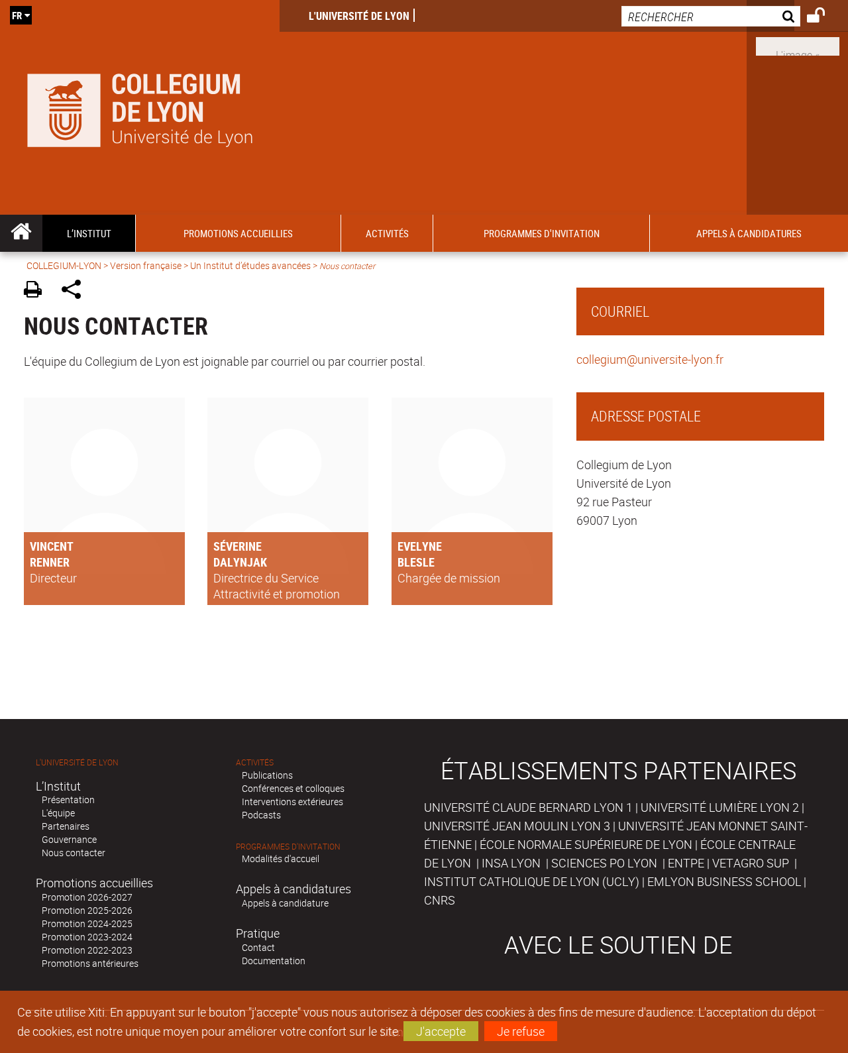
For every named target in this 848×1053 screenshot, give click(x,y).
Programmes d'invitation (288, 846)
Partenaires (65, 826)
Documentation (273, 960)
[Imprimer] (37, 291)
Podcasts (261, 814)
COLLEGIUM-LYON (63, 265)
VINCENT (52, 546)
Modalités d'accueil (280, 858)
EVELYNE (420, 546)
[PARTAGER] (76, 291)
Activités (255, 762)
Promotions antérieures (90, 963)
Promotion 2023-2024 (87, 936)
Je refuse (521, 1031)
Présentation (68, 799)
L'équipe (58, 812)
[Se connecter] (824, 17)
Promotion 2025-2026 (87, 910)
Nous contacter (73, 852)
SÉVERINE (237, 546)
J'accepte (441, 1031)
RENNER (50, 562)
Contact (258, 947)
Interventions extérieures (292, 801)
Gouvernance (69, 839)
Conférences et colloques (293, 788)
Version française (146, 265)
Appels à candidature (285, 903)
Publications (267, 775)
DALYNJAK (240, 562)
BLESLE (416, 562)
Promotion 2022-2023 (87, 950)
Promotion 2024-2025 (87, 923)
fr (17, 15)
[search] (710, 16)
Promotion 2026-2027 (87, 897)
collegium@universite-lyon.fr (649, 359)
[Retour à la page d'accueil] (140, 107)
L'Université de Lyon (359, 16)
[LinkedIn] (797, 45)
